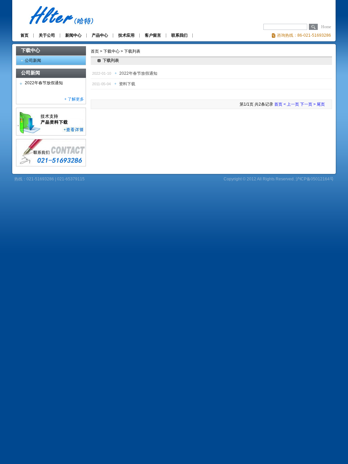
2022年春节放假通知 (44, 83)
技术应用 (126, 35)
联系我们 (179, 35)
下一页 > (308, 104)
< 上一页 (291, 104)
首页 (24, 35)
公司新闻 (33, 60)
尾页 (321, 104)
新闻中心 (73, 35)
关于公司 (47, 35)
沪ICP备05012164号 (315, 179)
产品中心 (100, 35)
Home (326, 26)
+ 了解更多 (74, 99)
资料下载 (126, 84)
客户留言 (153, 35)
